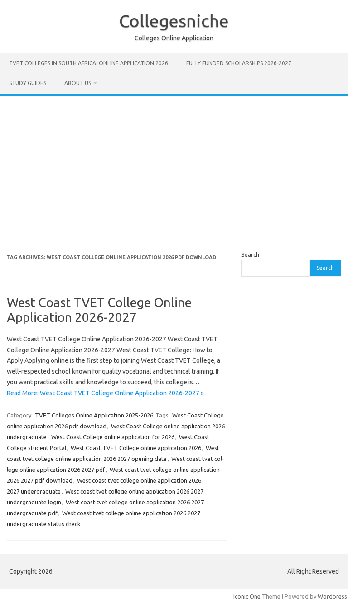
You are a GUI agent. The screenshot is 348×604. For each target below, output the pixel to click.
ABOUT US (77, 83)
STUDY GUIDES (27, 83)
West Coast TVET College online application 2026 (136, 448)
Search (250, 254)
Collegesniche (174, 20)
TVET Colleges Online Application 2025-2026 (94, 415)
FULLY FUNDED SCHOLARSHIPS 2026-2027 (238, 63)
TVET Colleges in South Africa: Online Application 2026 (88, 63)
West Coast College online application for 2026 (112, 437)
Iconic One (247, 596)
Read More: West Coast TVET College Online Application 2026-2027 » (105, 393)
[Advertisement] (174, 164)
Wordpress (332, 596)
